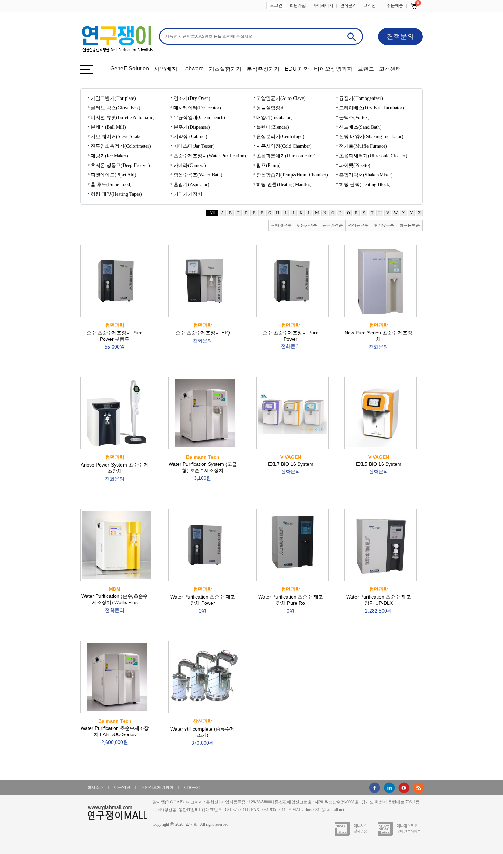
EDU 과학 (297, 69)
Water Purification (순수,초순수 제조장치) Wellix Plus (114, 599)
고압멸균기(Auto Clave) (281, 98)
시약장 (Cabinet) (190, 136)
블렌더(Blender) (272, 127)
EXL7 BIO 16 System (290, 464)
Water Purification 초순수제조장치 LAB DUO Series (115, 731)
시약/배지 (165, 69)
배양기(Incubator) (274, 117)
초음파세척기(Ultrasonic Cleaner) (373, 155)
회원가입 (297, 5)
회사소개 (95, 787)
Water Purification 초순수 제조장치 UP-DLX (378, 600)
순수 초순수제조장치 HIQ (203, 332)
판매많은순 (281, 225)
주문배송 (395, 5)
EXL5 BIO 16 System (378, 464)
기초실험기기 (225, 69)
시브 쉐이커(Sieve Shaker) (118, 136)
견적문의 (348, 5)
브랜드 (366, 69)
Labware (193, 68)
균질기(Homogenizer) (361, 98)
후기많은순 (384, 225)
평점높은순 (358, 225)
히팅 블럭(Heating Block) (365, 184)
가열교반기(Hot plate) (113, 98)
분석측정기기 (263, 69)
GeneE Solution (129, 68)
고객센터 (371, 5)
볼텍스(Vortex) (354, 117)
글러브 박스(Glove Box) (115, 107)
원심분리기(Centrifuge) (280, 136)
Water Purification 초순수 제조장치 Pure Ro (290, 600)
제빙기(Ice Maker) (109, 155)
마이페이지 (323, 5)
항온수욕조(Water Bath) (197, 175)
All (212, 213)
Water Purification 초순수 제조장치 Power (202, 600)
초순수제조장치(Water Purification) (209, 155)
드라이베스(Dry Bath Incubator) (371, 107)
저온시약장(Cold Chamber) (284, 146)
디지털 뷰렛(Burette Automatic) (123, 117)
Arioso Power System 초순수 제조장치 (115, 468)
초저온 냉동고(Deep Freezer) (120, 165)
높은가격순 (332, 225)
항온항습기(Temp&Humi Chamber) (292, 175)
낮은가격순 (307, 225)
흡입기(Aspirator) (191, 184)
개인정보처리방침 (157, 787)
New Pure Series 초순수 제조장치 (378, 336)
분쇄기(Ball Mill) (108, 127)
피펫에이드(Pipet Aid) (113, 175)
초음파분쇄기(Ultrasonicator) (286, 155)
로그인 (276, 5)
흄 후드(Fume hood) (111, 184)
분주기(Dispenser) (191, 127)
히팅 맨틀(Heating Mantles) (284, 184)
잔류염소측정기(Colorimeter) (121, 146)
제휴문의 (192, 787)
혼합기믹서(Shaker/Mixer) (366, 175)
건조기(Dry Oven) (191, 98)
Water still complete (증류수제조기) (202, 732)
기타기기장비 (187, 194)
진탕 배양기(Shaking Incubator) (371, 136)
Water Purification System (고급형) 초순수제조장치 (203, 467)
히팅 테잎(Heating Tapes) (116, 194)
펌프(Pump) (268, 165)
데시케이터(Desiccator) (197, 107)
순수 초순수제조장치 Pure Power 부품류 (115, 336)
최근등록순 (409, 225)
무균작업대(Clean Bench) (199, 117)
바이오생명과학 (333, 69)
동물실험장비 (270, 107)
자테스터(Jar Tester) (194, 146)
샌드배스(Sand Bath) (360, 127)
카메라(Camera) (189, 165)
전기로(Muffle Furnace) (363, 146)
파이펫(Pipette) (354, 165)
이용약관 (122, 787)
